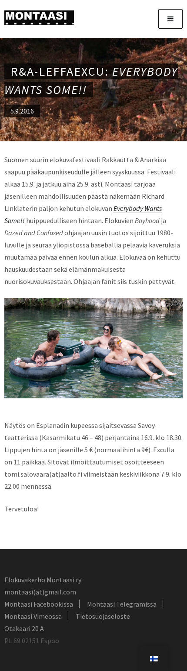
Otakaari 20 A (24, 628)
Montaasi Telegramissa (122, 604)
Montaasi (39, 18)
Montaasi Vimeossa (33, 616)
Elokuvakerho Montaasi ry (42, 579)
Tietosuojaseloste (103, 616)
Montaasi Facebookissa (38, 604)
